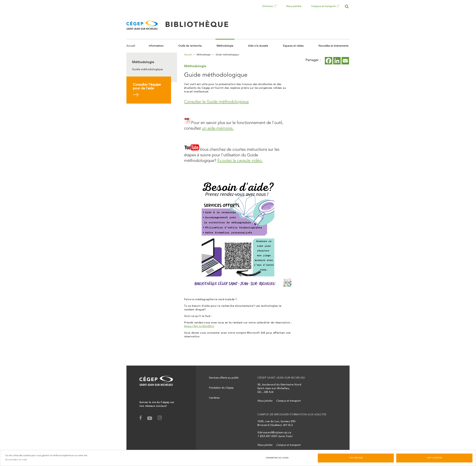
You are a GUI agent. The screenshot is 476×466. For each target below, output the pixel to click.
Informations (156, 46)
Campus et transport (323, 9)
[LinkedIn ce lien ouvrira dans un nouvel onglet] (337, 60)
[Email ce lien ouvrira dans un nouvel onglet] (345, 60)
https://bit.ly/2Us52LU (199, 326)
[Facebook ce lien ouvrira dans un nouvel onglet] (328, 60)
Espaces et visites (293, 46)
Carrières (214, 398)
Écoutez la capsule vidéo (239, 161)
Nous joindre (293, 6)
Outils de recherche (190, 46)
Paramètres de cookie (277, 458)
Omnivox (267, 9)
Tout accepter (434, 458)
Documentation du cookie (16, 460)
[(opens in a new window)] (162, 419)
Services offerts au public (224, 378)
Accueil (130, 46)
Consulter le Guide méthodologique (216, 102)
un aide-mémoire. (218, 129)
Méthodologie (225, 46)
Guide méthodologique (147, 69)
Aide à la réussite (258, 46)
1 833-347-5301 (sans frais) (274, 436)
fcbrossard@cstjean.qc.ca (274, 432)
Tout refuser (356, 458)
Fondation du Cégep (221, 388)
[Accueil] (142, 25)
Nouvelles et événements (333, 46)
